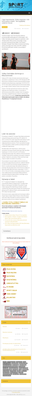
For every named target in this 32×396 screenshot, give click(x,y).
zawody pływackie (7, 375)
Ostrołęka (5, 368)
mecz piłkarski (13, 371)
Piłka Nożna (5, 337)
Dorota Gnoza (19, 361)
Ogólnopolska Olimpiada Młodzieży (10, 366)
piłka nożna (24, 371)
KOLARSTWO (10, 297)
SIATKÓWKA (10, 276)
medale (18, 371)
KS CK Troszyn (6, 363)
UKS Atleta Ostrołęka (7, 369)
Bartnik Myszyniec (11, 361)
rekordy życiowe (13, 372)
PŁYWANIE (10, 287)
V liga (20, 369)
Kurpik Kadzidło (15, 363)
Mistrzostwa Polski (23, 363)
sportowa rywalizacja (7, 374)
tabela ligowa (16, 374)
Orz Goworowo (22, 366)
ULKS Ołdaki (15, 369)
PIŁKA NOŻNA (11, 269)
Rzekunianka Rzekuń (13, 368)
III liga (24, 361)
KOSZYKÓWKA (11, 280)
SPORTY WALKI (11, 290)
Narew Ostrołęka (7, 365)
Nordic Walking (23, 364)
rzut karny (21, 372)
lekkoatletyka (25, 369)
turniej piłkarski (23, 374)
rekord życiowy (6, 372)
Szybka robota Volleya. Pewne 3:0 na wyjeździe (16, 215)
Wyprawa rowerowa (7, 332)
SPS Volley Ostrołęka (23, 368)
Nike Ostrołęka (16, 364)
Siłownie (5, 326)
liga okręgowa (6, 371)
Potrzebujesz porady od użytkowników (12, 343)
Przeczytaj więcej (16, 392)
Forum (4, 322)
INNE (8, 301)
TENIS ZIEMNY (11, 294)
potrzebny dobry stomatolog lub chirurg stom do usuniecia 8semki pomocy (14, 350)
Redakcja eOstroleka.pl (24, 25)
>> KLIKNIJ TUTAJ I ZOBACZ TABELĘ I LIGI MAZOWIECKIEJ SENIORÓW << (15, 202)
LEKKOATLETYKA (12, 283)
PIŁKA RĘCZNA (11, 273)
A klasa (4, 361)
